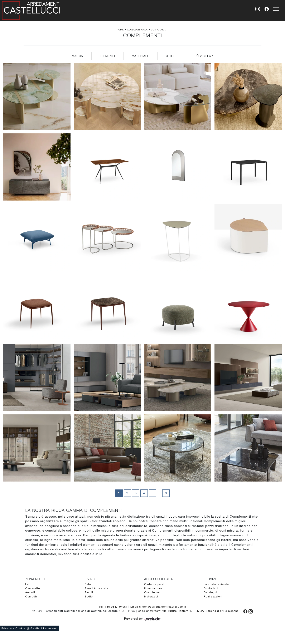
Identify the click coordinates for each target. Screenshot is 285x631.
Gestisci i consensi (44, 628)
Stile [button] (170, 56)
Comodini (32, 596)
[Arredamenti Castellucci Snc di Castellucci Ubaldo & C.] (31, 9)
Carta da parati (154, 584)
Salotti (89, 584)
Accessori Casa (137, 29)
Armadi (30, 592)
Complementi (159, 29)
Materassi (151, 596)
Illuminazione (153, 588)
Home (120, 29)
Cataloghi (210, 592)
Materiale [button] (140, 56)
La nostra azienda (216, 584)
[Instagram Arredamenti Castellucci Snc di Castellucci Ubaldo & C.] (250, 610)
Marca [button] (77, 56)
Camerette (32, 588)
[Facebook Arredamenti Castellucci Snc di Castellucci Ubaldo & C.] (245, 610)
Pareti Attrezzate (96, 588)
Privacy (6, 628)
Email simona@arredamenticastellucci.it (158, 606)
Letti (28, 584)
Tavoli (89, 592)
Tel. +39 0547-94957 (114, 606)
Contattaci (211, 588)
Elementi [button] (107, 56)
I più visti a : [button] (202, 56)
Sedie (89, 596)
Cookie (20, 628)
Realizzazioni (213, 596)
